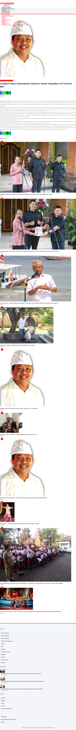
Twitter (2, 703)
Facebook (3, 697)
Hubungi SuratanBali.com (6, 24)
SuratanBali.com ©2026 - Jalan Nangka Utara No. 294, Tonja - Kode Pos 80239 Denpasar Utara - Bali (38, 727)
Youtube (3, 705)
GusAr (2, 95)
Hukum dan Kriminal (6, 14)
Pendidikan (4, 20)
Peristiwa (4, 21)
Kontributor (14, 24)
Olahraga (4, 16)
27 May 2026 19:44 (4, 682)
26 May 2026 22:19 (4, 690)
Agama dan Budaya (6, 12)
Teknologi (4, 23)
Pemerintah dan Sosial (6, 19)
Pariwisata (4, 18)
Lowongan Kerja (21, 24)
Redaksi (2, 722)
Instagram (3, 700)
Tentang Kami (4, 716)
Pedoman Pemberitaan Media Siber (8, 719)
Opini (3, 17)
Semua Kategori (5, 11)
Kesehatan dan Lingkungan (8, 8)
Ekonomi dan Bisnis (6, 13)
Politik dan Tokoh (5, 22)
